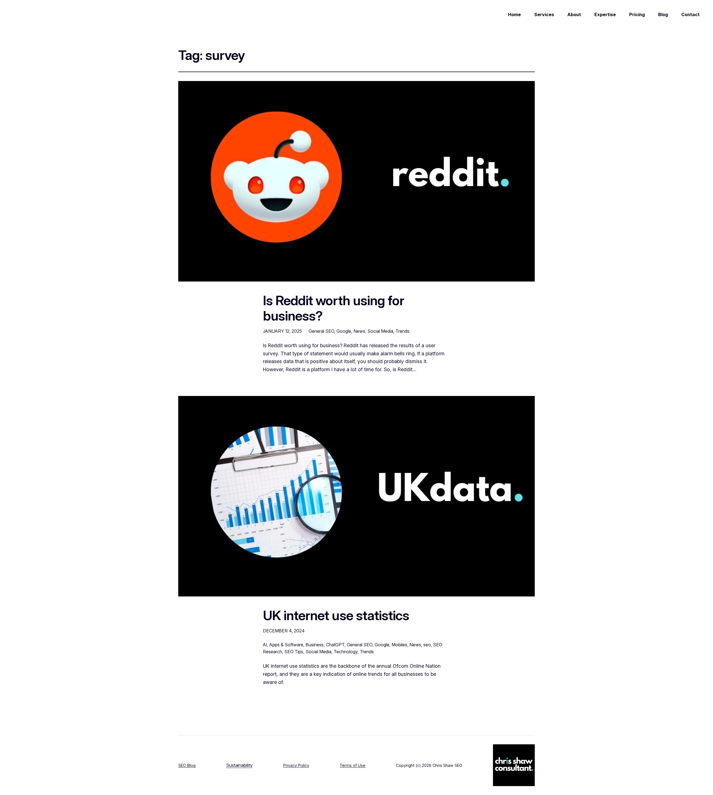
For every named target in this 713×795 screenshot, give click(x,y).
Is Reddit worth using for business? (333, 308)
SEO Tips (293, 651)
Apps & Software (286, 644)
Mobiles (399, 644)
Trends (402, 331)
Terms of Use (352, 765)
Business (315, 644)
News (359, 331)
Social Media (380, 331)
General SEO (321, 331)
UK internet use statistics (336, 615)
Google (343, 331)
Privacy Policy (296, 765)
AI (265, 644)
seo (427, 644)
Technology (346, 651)
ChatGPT (335, 644)
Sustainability (239, 765)
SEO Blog (187, 765)
